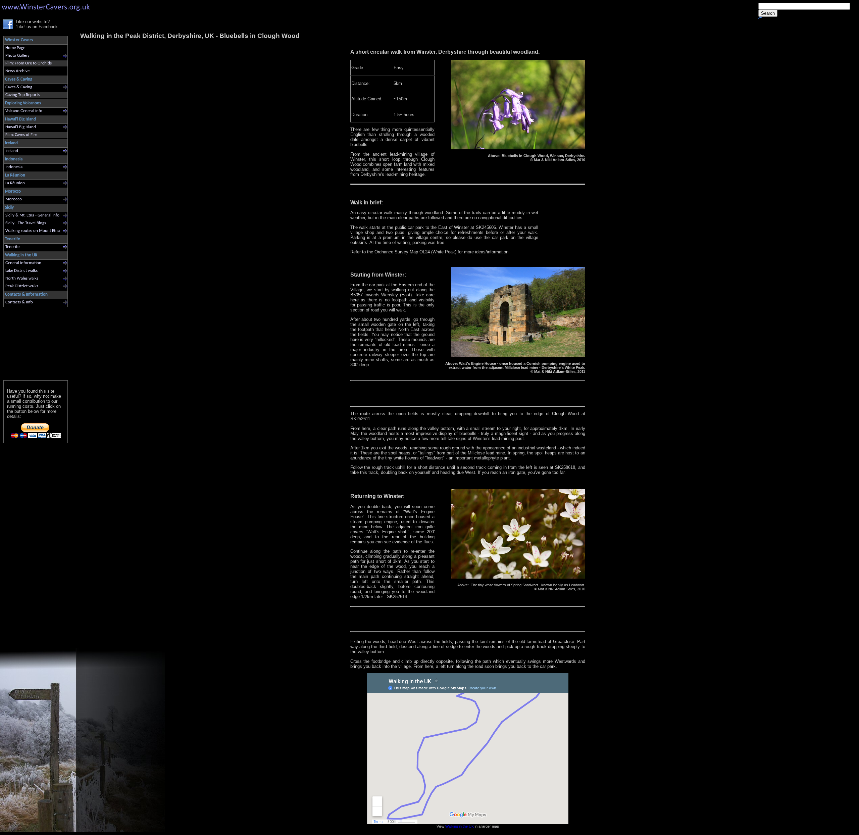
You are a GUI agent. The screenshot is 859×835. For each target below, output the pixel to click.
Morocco (13, 199)
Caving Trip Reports (22, 95)
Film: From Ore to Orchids (28, 63)
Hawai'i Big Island (20, 127)
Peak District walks (21, 286)
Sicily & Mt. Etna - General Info (32, 215)
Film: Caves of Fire (21, 135)
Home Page (15, 48)
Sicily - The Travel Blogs (25, 223)
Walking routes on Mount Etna (32, 231)
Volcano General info (23, 111)
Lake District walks (21, 270)
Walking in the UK (459, 826)
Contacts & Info (19, 302)
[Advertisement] (33, 342)
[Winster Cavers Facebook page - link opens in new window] (8, 27)
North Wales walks (21, 278)
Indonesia (13, 167)
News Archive (17, 71)
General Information (23, 263)
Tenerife (12, 247)
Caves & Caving (18, 87)
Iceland (11, 151)
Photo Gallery (17, 55)
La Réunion (15, 183)
